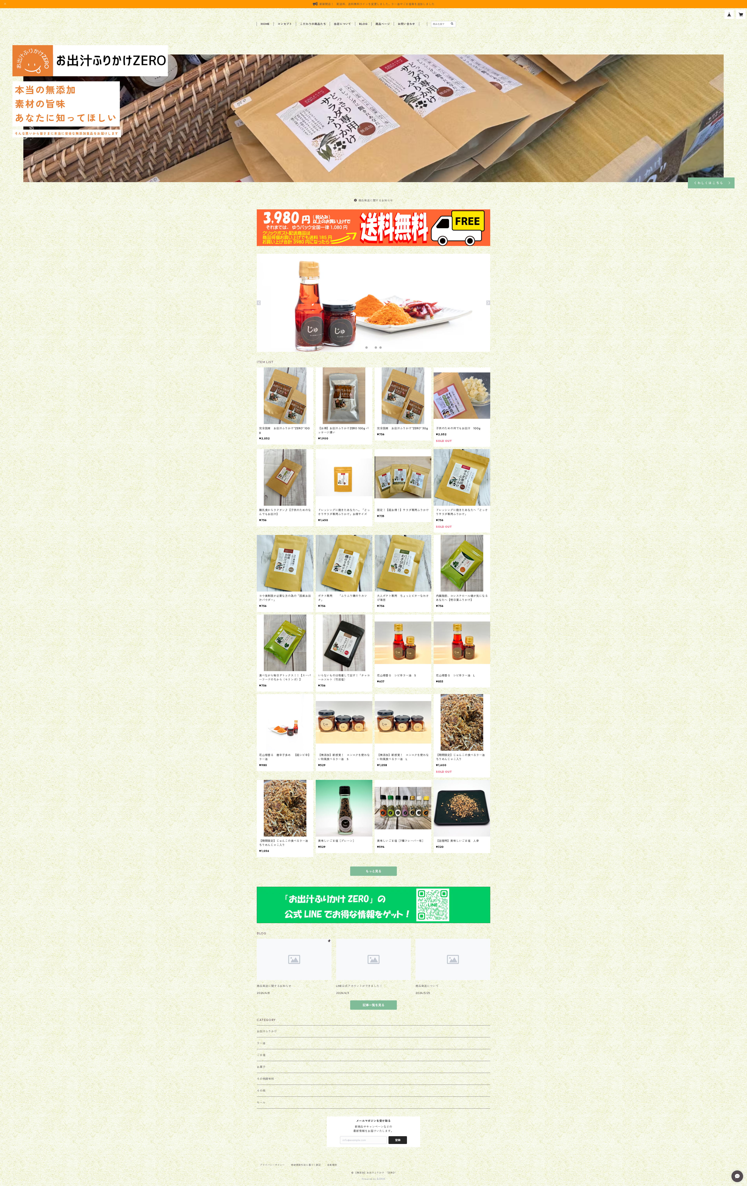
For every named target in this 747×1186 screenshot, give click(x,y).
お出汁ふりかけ (267, 1031)
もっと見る (373, 871)
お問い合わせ (406, 24)
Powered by (369, 1178)
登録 (398, 1140)
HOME (265, 24)
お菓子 (261, 1067)
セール (261, 1102)
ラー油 (261, 1043)
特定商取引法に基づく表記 (306, 1164)
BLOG (363, 24)
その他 (261, 1090)
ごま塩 (261, 1055)
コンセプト (285, 24)
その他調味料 (265, 1079)
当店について (342, 24)
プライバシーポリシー (272, 1164)
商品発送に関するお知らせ (376, 200)
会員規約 (332, 1164)
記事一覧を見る (373, 1005)
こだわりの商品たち (313, 24)
